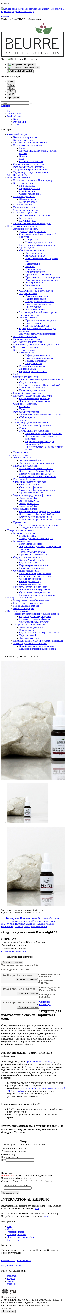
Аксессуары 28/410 (29, 506)
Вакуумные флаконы (24, 479)
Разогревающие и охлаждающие (42, 280)
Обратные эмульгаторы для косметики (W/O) (39, 442)
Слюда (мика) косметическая (28, 603)
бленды (50, 1061)
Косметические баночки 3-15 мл (36, 468)
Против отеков (33, 323)
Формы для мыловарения (26, 570)
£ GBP (11, 91)
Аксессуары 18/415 (29, 498)
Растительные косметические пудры (32, 223)
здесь (45, 1216)
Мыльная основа (22, 541)
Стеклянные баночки (30, 484)
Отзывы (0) (45, 1004)
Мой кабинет (14, 116)
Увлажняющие (32, 285)
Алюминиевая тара (23, 457)
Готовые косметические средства (30, 142)
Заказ (16, 124)
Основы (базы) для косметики (28, 393)
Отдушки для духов (29, 382)
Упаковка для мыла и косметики (30, 643)
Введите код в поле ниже (17, 1185)
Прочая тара (19, 522)
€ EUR (11, 88)
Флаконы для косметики (25, 509)
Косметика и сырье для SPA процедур (32, 180)
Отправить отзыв (10, 1193)
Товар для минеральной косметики (31, 169)
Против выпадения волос (38, 304)
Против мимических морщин (40, 320)
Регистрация (19, 121)
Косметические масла (24, 350)
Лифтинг (30, 266)
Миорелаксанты (33, 239)
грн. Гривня (13, 97)
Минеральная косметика (19, 597)
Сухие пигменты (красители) (34, 398)
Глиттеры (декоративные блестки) (37, 595)
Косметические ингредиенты (22, 226)
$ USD (11, 94)
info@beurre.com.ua (11, 1265)
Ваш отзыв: (7, 1173)
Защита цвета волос (35, 299)
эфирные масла (33, 1061)
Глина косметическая (24, 207)
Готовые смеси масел (36, 360)
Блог (9, 111)
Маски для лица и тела (25, 212)
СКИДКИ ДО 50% (17, 175)
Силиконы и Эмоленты (25, 404)
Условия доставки (16, 1234)
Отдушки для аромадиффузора (35, 616)
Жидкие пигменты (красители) (35, 401)
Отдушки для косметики (26, 377)
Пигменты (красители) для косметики (32, 395)
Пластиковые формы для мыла (35, 573)
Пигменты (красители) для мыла (30, 587)
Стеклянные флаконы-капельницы (37, 490)
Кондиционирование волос (39, 301)
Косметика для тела (23, 204)
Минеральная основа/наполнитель (31, 600)
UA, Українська (32, 68)
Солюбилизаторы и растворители (36, 290)
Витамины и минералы (25, 336)
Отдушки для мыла (29, 562)
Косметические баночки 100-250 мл (37, 476)
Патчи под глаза (27, 220)
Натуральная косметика (19, 177)
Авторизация (14, 113)
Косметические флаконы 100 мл (35, 517)
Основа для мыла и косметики (29, 164)
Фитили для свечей (29, 638)
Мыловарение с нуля (24, 533)
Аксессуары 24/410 (29, 503)
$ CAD (11, 85)
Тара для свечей (27, 635)
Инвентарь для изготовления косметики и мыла (38, 640)
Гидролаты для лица (29, 188)
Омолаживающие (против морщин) (37, 234)
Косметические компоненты (27, 145)
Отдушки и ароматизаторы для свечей (39, 632)
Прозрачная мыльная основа (34, 554)
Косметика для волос (24, 196)
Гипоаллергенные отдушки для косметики (41, 379)
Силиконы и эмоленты (31, 161)
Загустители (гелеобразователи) (35, 425)
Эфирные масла (27, 369)
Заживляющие (32, 264)
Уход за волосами (28, 293)
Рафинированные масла (37, 355)
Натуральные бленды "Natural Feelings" (39, 385)
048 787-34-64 (24, 1260)
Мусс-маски (25, 218)
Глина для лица (27, 185)
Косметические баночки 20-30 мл (36, 471)
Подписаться (8, 1311)
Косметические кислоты (25, 347)
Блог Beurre (13, 1240)
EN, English (26, 71)
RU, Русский (28, 64)
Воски (22, 428)
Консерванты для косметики (28, 342)
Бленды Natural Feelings (31, 560)
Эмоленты (24, 409)
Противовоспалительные (38, 274)
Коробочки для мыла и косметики (36, 646)
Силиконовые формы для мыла (35, 576)
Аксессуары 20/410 (29, 500)
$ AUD (11, 82)
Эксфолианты (20, 452)
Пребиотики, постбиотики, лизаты (37, 245)
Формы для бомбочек (30, 579)
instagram (11, 1276)
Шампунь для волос (29, 199)
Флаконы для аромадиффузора (35, 622)
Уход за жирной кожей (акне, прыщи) (38, 312)
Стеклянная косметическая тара (29, 482)
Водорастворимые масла (32, 366)
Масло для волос (28, 202)
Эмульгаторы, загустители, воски (30, 172)
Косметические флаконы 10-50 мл (36, 514)
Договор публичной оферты (21, 1237)
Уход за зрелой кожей (30, 315)
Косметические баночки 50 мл (35, 474)
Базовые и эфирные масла (26, 137)
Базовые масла (26, 352)
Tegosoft (21, 1091)
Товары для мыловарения (20, 530)
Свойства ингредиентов (31, 250)
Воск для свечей (27, 630)
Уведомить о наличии (12, 962)
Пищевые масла (33, 363)
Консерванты (26, 156)
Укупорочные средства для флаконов (32, 495)
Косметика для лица (23, 183)
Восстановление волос (37, 296)
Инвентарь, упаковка (18, 611)
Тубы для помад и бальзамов (34, 527)
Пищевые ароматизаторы (32, 390)
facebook (11, 1284)
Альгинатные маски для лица (34, 215)
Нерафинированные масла (39, 358)
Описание (44, 1001)
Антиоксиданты (33, 253)
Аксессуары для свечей (31, 627)
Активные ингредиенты (25, 229)
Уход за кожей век (28, 317)
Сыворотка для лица (30, 194)
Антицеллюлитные (35, 255)
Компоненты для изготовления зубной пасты (36, 344)
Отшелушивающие (35, 272)
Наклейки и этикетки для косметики (38, 649)
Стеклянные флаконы (30, 487)
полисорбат (31, 1088)
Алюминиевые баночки (31, 460)
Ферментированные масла (33, 371)
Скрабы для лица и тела (25, 210)
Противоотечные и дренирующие (42, 277)
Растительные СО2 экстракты (28, 167)
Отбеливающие (33, 269)
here (37, 1208)
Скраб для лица (27, 191)
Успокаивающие (33, 288)
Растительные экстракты (26, 412)
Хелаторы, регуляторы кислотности (37, 334)
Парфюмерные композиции (33, 565)
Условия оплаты (15, 1232)
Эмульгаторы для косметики (34, 430)
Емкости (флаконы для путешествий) (38, 525)
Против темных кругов (37, 325)
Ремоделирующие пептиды (39, 242)
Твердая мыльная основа (32, 552)
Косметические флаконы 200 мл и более (40, 519)
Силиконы (24, 406)
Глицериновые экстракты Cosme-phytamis (40, 414)
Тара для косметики (17, 455)
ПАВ (22, 159)
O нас (10, 1229)
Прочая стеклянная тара (31, 492)
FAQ (9, 1226)
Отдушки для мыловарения (27, 557)
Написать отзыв (20, 951)
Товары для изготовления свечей (30, 624)
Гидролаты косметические (26, 339)
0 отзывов (6, 951)
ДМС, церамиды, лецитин (32, 231)
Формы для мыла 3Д (30, 581)
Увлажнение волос (35, 309)
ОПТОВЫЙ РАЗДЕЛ (18, 134)
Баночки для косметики (25, 465)
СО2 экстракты (27, 417)
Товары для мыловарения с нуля (36, 538)
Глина (22, 148)
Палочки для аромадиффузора (34, 619)
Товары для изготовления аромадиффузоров (36, 614)
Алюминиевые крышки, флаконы (36, 463)
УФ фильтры (19, 420)
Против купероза (28, 247)
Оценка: (5, 1181)
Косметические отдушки (32, 387)
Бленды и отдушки (23, 140)
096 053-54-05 (8, 1260)
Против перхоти (33, 307)
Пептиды (24, 237)
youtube (11, 1281)
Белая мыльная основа (30, 544)
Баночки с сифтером (23, 608)
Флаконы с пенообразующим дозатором (39, 511)
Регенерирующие (34, 282)
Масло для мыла (27, 535)
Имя (3, 1160)
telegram (11, 1278)
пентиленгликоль (47, 1088)
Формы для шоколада (30, 584)
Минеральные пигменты (26, 605)
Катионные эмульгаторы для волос (43, 433)
